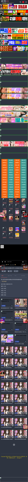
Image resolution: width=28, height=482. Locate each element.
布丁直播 (3, 343)
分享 (17, 271)
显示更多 (4, 281)
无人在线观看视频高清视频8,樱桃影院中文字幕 (11, 439)
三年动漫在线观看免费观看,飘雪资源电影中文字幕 (11, 379)
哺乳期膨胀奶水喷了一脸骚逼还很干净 (9, 308)
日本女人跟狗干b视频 (19, 343)
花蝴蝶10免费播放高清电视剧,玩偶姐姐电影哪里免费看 (12, 355)
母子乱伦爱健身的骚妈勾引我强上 (8, 320)
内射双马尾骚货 (4, 331)
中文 (5, 290)
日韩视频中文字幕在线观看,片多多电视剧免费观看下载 (12, 391)
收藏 (5, 271)
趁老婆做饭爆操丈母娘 (19, 320)
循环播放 (23, 264)
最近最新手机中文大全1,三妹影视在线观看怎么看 (11, 415)
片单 (11, 271)
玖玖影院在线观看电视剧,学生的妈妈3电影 (10, 427)
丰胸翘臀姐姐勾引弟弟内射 (20, 308)
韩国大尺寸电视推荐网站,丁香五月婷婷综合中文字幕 (12, 367)
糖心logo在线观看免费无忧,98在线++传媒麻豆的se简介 (13, 403)
